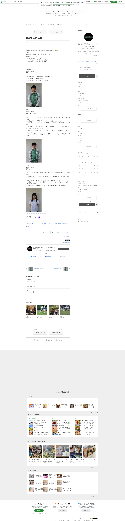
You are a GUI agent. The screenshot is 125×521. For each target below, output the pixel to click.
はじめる (39, 510)
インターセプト (81, 93)
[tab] (33, 400)
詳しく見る (62, 510)
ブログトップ (31, 24)
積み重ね (80, 96)
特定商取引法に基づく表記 (88, 520)
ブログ (30, 45)
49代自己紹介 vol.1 (56, 32)
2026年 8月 (88, 153)
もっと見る (48, 297)
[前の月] (83, 154)
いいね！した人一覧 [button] (66, 236)
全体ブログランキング (83, 60)
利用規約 (68, 520)
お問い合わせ (61, 520)
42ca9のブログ (81, 191)
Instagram (64, 256)
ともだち (80, 84)
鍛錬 (79, 91)
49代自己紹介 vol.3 (40, 32)
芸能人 (40, 400)
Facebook (49, 256)
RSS (81, 219)
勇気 (79, 86)
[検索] (97, 25)
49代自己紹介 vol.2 (34, 38)
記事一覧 (42, 24)
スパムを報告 (53, 520)
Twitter (34, 256)
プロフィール (85, 48)
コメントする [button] (56, 232)
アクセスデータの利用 (76, 520)
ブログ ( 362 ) (81, 117)
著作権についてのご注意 (85, 221)
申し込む (86, 510)
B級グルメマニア (78, 418)
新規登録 (114, 1)
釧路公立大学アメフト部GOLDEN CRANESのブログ (88, 186)
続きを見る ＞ (96, 55)
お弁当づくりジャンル (33, 400)
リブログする (66, 232)
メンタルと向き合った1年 (83, 100)
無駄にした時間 (81, 98)
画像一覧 (52, 24)
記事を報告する (67, 242)
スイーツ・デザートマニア (57, 418)
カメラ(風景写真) (32, 418)
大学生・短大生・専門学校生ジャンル (86, 61)
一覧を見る (88, 108)
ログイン (121, 1)
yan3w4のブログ (82, 194)
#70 (79, 89)
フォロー (63, 249)
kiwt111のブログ (81, 183)
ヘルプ (96, 520)
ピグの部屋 (92, 48)
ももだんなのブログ (82, 189)
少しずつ (80, 102)
